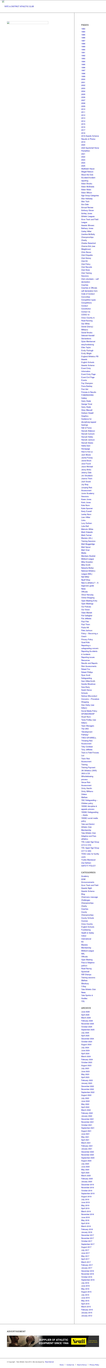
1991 (83, 52)
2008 (83, 103)
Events (84, 380)
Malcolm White (87, 529)
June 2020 (85, 1166)
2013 (83, 118)
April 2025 (85, 1035)
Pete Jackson (86, 630)
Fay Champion (87, 383)
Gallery (84, 398)
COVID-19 (85, 314)
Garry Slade (86, 401)
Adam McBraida (87, 186)
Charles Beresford (88, 243)
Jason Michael (87, 466)
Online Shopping (87, 597)
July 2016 (85, 1282)
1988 (83, 43)
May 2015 (85, 1300)
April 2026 (85, 1014)
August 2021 (86, 1131)
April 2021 (85, 1139)
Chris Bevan (86, 252)
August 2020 (86, 1160)
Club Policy (85, 264)
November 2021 (87, 1122)
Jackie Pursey (87, 457)
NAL (83, 953)
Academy (85, 876)
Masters (84, 944)
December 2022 (87, 1086)
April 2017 (85, 1259)
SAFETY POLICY (88, 865)
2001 (83, 82)
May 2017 (85, 1256)
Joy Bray (84, 484)
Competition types (88, 299)
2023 (83, 159)
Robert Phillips (87, 672)
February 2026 (87, 1020)
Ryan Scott (85, 675)
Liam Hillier (85, 517)
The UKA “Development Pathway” (86, 731)
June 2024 (85, 1050)
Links (83, 520)
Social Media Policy (89, 711)
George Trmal (86, 404)
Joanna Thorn (86, 478)
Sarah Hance (86, 690)
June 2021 (85, 1134)
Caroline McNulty (88, 234)
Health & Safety (87, 932)
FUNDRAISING (87, 395)
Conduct (84, 305)
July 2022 (85, 1098)
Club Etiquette (87, 255)
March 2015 (86, 1306)
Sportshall (85, 971)
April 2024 (85, 1053)
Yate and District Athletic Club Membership (88, 827)
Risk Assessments (88, 666)
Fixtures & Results (88, 392)
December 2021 (87, 1119)
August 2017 (86, 1247)
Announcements (87, 882)
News (83, 588)
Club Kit (84, 261)
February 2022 (87, 1113)
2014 (83, 121)
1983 (83, 28)
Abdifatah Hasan (88, 168)
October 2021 (86, 1125)
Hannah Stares (87, 442)
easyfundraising (87, 344)
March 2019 (86, 1211)
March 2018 (86, 1226)
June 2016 (85, 1285)
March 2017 (86, 1262)
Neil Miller (85, 576)
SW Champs (86, 974)
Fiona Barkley (86, 386)
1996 (83, 67)
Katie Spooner (87, 508)
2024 (83, 162)
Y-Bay (83, 986)
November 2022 (87, 1089)
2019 (83, 142)
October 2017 (86, 1241)
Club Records (86, 267)
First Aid (84, 389)
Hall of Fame (86, 427)
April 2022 (85, 1107)
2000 (83, 79)
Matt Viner (85, 550)
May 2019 (85, 1205)
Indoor (83, 935)
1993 (83, 58)
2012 (83, 115)
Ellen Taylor (86, 347)
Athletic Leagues (88, 216)
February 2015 (87, 1309)
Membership (86, 947)
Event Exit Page (87, 377)
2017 (83, 130)
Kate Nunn (85, 505)
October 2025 (86, 1026)
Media (83, 553)
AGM (83, 879)
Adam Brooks (86, 183)
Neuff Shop (85, 579)
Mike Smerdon (87, 562)
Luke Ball (85, 526)
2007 (83, 100)
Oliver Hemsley (87, 594)
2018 (83, 133)
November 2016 (87, 1273)
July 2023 (85, 1068)
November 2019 (87, 1187)
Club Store (85, 270)
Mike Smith (85, 564)
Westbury (85, 983)
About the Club (87, 174)
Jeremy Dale (86, 472)
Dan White (85, 323)
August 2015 (86, 1291)
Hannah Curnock (88, 433)
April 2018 (85, 1223)
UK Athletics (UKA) (89, 770)
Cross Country (87, 924)
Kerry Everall (86, 511)
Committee (85, 296)
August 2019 (86, 1196)
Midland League (87, 559)
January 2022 (86, 1116)
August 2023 (86, 1065)
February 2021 (87, 1145)
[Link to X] (85, 1362)
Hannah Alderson (88, 430)
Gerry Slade (86, 407)
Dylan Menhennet (88, 341)
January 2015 (86, 1312)
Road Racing (86, 968)
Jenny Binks (86, 469)
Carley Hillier (86, 231)
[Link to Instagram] (89, 1362)
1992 (83, 55)
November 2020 (87, 1154)
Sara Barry (85, 687)
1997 (83, 70)
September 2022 (87, 1092)
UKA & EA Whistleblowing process (87, 776)
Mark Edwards (87, 532)
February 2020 (87, 1178)
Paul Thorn (85, 624)
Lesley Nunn (86, 514)
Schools (84, 693)
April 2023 (85, 1077)
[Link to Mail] (97, 1362)
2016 (83, 127)
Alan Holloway (87, 198)
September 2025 (87, 1029)
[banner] (18, 6)
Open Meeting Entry (89, 600)
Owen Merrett (86, 612)
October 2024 (86, 1041)
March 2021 (86, 1142)
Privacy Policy (87, 639)
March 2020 (86, 1175)
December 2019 (87, 1184)
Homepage (85, 448)
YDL (83, 1001)
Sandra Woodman (88, 684)
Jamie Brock (86, 460)
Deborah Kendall (87, 335)
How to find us (87, 451)
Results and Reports (89, 663)
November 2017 (87, 1238)
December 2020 (87, 1151)
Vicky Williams (87, 791)
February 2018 (87, 1229)
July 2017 (85, 1250)
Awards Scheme (87, 891)
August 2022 (86, 1095)
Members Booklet (88, 556)
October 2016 (86, 1277)
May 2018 (85, 1220)
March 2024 (86, 1056)
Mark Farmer (86, 535)
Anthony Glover (87, 210)
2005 (83, 94)
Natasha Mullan (87, 568)
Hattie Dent (85, 445)
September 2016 (87, 1279)
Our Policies (86, 606)
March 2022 (86, 1110)
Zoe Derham (86, 862)
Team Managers (87, 725)
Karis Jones (86, 502)
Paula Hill (85, 627)
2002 (83, 85)
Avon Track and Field (89, 885)
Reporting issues (88, 657)
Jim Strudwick (87, 475)
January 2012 (86, 1315)
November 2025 (87, 1023)
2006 (83, 97)
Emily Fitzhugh (87, 350)
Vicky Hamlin (86, 788)
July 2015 (85, 1294)
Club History (86, 258)
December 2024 (87, 1038)
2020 (83, 144)
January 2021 (86, 1148)
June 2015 (85, 1297)
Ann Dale (85, 204)
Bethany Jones (87, 228)
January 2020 (86, 1181)
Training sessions (88, 977)
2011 (83, 112)
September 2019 (87, 1193)
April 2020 (85, 1172)
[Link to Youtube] (93, 1362)
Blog (83, 894)
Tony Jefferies (86, 749)
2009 (83, 106)
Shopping (85, 702)
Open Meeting (86, 959)
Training (84, 764)
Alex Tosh (85, 201)
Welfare (84, 797)
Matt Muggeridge (88, 544)
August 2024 (86, 1044)
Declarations (86, 338)
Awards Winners (87, 225)
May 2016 (85, 1288)
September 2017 (87, 1244)
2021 (83, 153)
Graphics (84, 416)
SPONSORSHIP (88, 713)
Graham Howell (87, 413)
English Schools (87, 926)
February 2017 (87, 1265)
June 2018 (85, 1217)
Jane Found (86, 463)
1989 (83, 46)
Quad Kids (85, 642)
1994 (83, 61)
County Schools (87, 918)
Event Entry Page (88, 374)
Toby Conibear (87, 746)
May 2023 (85, 1074)
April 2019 (85, 1208)
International (86, 938)
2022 (83, 156)
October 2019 (86, 1190)
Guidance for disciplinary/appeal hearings (88, 422)
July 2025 (85, 1032)
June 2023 (85, 1071)
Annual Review (87, 207)
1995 (83, 64)
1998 (83, 73)
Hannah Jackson (88, 439)
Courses (84, 920)
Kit (82, 941)
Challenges (85, 900)
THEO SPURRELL (88, 737)
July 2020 (85, 1163)
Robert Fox (85, 669)
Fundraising (86, 929)
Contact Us (85, 311)
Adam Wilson (86, 192)
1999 (83, 76)
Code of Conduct (88, 293)
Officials (84, 591)
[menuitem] (61, 1364)
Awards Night (86, 888)
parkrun (84, 965)
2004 (83, 91)
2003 (83, 88)
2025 (83, 165)
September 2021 (87, 1128)
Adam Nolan (86, 189)
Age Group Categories (90, 195)
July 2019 (85, 1199)
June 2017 (85, 1253)
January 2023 (86, 1083)
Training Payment (88, 767)
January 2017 (86, 1267)
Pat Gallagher (86, 615)
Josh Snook (86, 481)
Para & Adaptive (87, 962)
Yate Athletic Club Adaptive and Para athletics (88, 836)
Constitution (86, 308)
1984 (83, 31)
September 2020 (87, 1157)
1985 (83, 34)
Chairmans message (89, 897)
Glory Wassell (86, 410)
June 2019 (85, 1202)
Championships (87, 237)
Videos (84, 794)
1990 (83, 49)
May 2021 (85, 1137)
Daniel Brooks (86, 332)
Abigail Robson (87, 171)
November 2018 (87, 1214)
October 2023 (86, 1062)
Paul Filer (85, 621)
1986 (83, 37)
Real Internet (49, 1362)
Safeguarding (86, 678)
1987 (83, 40)
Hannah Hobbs (87, 436)
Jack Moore (86, 454)
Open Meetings (87, 603)
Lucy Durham (86, 523)
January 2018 (86, 1232)
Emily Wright (86, 353)
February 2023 (87, 1080)
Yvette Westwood (88, 859)
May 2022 (85, 1104)
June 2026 (85, 1011)
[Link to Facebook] (80, 1362)
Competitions (86, 302)
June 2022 (85, 1101)
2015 (83, 124)
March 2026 (86, 1017)
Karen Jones (86, 499)
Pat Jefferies (86, 618)
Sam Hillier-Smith (88, 681)
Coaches (84, 285)
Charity (84, 240)
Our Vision (85, 609)
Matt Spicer (86, 547)
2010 (83, 109)
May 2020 (85, 1169)
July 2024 (85, 1047)
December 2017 (87, 1235)
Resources (85, 660)
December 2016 (87, 1271)
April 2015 (85, 1303)
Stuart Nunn (86, 716)
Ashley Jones (86, 213)
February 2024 (87, 1059)
